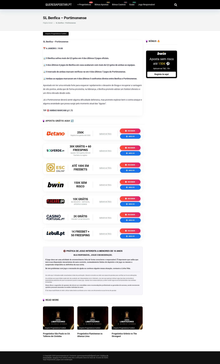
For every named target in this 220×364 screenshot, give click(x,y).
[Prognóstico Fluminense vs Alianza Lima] (92, 318)
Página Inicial (47, 23)
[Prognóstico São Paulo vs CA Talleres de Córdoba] (58, 318)
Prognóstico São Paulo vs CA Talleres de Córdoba (56, 334)
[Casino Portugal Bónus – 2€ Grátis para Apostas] (56, 219)
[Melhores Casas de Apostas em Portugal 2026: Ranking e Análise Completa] (58, 4)
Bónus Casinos (119, 4)
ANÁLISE (131, 136)
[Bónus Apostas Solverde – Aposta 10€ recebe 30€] (56, 151)
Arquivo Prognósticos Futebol (55, 34)
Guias (131, 4)
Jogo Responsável (146, 4)
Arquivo (55, 358)
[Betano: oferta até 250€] (56, 135)
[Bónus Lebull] (56, 235)
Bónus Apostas (101, 4)
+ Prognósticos (84, 4)
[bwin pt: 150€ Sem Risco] (55, 188)
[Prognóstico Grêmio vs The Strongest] (127, 318)
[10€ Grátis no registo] (56, 203)
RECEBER (131, 131)
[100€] (56, 171)
